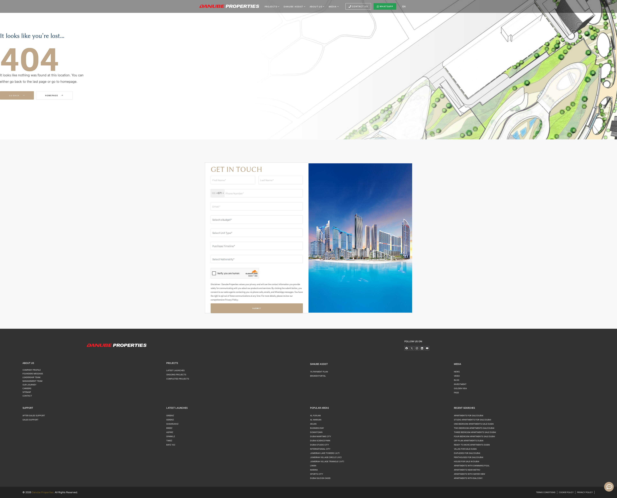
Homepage (52, 95)
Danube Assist (293, 6)
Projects (271, 6)
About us (316, 6)
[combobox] (218, 193)
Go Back (14, 95)
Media (333, 6)
